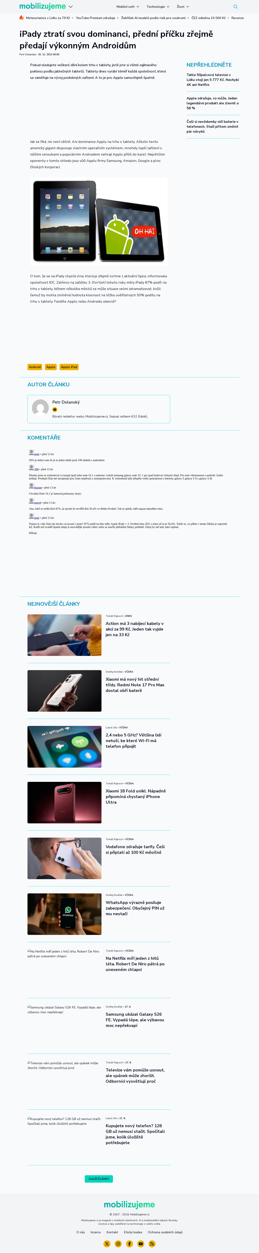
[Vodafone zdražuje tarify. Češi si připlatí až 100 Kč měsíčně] (64, 858)
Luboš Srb (111, 727)
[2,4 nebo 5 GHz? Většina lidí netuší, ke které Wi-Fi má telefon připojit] (64, 746)
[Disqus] (129, 492)
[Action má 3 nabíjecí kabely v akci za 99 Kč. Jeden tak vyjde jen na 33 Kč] (64, 635)
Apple (50, 367)
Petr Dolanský (28, 54)
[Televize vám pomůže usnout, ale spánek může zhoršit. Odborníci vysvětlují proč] (64, 1081)
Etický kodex (133, 1232)
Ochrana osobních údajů (165, 1232)
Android (35, 367)
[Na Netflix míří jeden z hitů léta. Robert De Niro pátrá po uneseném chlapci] (64, 970)
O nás (80, 1232)
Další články (99, 1179)
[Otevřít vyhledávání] (235, 7)
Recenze (238, 18)
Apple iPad (69, 367)
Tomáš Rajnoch (114, 616)
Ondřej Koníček (114, 671)
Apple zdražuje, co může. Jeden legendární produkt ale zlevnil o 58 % (213, 103)
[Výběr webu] (70, 6)
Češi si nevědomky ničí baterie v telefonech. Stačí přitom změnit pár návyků (212, 126)
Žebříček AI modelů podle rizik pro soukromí (153, 18)
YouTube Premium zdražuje (95, 18)
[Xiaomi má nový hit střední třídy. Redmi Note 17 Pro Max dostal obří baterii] (64, 691)
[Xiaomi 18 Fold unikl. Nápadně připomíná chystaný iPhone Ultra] (64, 802)
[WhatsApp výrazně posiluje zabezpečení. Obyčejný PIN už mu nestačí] (64, 914)
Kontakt (112, 1232)
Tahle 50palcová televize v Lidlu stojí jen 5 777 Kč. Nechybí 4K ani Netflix (213, 79)
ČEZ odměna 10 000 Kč (209, 18)
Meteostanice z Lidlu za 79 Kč (48, 18)
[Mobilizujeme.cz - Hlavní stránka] (43, 7)
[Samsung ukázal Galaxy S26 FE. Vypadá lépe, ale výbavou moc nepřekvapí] (64, 1026)
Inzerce (96, 1232)
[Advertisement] (99, 109)
